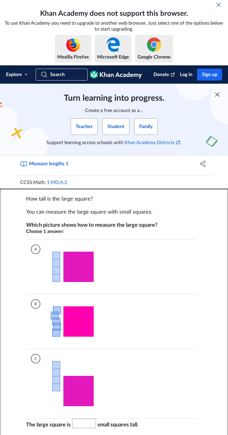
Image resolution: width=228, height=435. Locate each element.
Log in (186, 74)
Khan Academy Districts (149, 142)
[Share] (203, 164)
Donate (161, 74)
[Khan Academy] (116, 74)
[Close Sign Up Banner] (217, 94)
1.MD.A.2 (57, 182)
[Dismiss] (218, 5)
